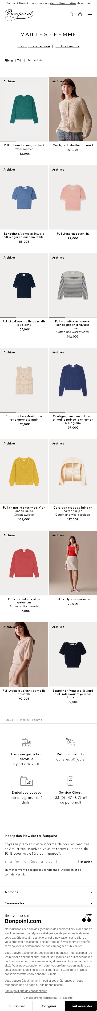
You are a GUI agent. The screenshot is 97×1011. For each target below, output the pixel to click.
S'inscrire (85, 861)
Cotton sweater (24, 515)
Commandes (14, 903)
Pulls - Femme (68, 46)
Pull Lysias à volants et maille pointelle (24, 692)
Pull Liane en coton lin (73, 234)
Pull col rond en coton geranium (24, 601)
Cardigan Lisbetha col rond (73, 145)
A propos (11, 892)
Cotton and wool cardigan (73, 515)
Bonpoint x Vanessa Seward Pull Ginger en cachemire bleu (24, 235)
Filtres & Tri (13, 60)
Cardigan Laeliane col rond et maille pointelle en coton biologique (73, 419)
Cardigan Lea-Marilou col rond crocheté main (24, 418)
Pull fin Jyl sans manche (73, 599)
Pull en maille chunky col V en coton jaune (24, 509)
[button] (71, 14)
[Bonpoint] (19, 15)
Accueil (10, 720)
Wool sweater (24, 149)
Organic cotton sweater (24, 606)
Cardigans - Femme (34, 46)
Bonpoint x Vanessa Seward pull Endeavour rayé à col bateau (73, 694)
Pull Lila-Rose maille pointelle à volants (24, 323)
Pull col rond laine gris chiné (24, 145)
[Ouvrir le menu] (90, 14)
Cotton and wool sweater (73, 332)
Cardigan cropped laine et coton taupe (72, 509)
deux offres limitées (63, 3)
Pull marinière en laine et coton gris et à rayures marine (73, 325)
